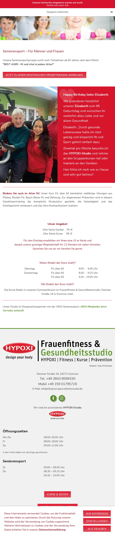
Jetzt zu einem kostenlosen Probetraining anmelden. (44, 75)
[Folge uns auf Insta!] (62, 398)
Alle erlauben (97, 528)
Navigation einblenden (57, 12)
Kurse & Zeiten (57, 494)
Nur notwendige (97, 513)
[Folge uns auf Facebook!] (53, 398)
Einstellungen (97, 521)
